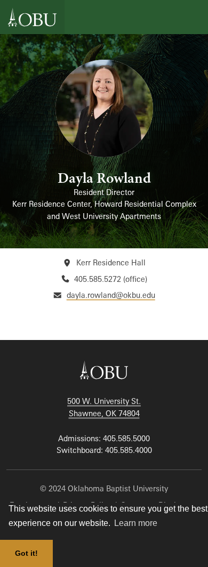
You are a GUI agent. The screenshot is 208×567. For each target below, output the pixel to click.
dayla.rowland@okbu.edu (111, 294)
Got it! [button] (26, 553)
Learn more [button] (135, 523)
